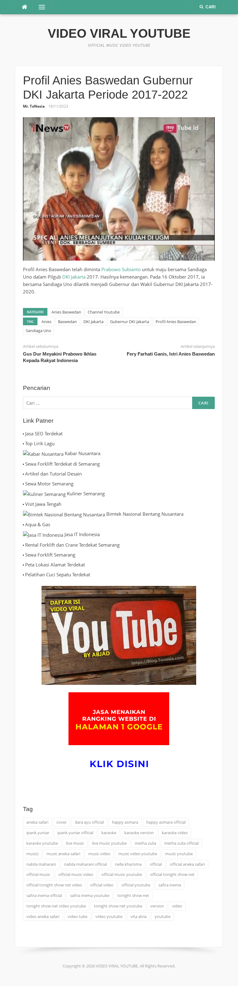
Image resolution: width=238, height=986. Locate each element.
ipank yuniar (37, 832)
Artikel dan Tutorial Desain (53, 474)
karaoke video (175, 832)
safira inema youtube (89, 895)
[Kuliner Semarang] (44, 493)
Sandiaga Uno (38, 330)
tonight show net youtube (118, 906)
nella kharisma (128, 864)
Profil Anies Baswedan (176, 321)
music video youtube (137, 853)
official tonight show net (172, 874)
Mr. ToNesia (34, 106)
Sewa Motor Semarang (49, 483)
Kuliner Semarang (86, 493)
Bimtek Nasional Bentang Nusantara (144, 514)
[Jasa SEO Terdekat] (23, 433)
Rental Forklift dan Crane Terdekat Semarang (72, 545)
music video (99, 853)
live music (75, 843)
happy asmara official (166, 822)
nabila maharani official (85, 864)
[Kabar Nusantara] (43, 453)
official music (38, 874)
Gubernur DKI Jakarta (129, 321)
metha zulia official (181, 843)
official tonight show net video (54, 885)
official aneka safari (187, 864)
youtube (162, 916)
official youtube (135, 885)
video (177, 906)
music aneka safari (63, 853)
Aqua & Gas (37, 524)
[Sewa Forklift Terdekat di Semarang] (23, 464)
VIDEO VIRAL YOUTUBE (119, 33)
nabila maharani (41, 864)
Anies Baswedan (66, 312)
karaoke (108, 832)
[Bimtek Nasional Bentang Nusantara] (64, 514)
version (157, 906)
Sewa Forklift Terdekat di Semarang (62, 464)
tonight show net (133, 895)
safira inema (169, 885)
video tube (77, 916)
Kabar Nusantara (82, 453)
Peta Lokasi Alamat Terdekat (55, 564)
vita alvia (138, 916)
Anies (46, 321)
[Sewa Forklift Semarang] (23, 555)
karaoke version (139, 832)
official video (101, 885)
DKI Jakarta (74, 277)
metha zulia (145, 843)
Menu (39, 7)
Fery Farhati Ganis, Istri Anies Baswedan (171, 353)
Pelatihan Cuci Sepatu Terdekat (57, 574)
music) (32, 853)
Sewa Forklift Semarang (50, 555)
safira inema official (44, 895)
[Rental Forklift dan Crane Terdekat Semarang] (23, 545)
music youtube (179, 853)
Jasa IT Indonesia (82, 534)
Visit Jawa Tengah (43, 504)
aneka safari (37, 822)
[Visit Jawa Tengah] (23, 504)
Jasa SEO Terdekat (44, 433)
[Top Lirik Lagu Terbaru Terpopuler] (23, 443)
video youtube (108, 916)
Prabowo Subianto (121, 269)
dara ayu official (89, 822)
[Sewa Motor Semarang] (23, 483)
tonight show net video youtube (56, 906)
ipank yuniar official (75, 832)
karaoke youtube (42, 843)
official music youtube (121, 874)
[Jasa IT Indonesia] (43, 534)
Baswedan (67, 321)
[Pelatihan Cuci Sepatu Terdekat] (23, 574)
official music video (75, 874)
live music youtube (109, 843)
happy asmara (125, 822)
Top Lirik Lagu (40, 443)
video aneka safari (43, 916)
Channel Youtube (104, 312)
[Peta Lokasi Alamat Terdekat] (23, 564)
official (156, 864)
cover (61, 822)
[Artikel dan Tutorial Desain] (23, 474)
